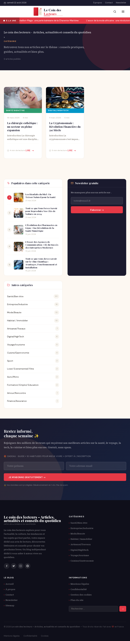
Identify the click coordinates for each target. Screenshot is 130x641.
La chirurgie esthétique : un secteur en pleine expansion (22, 126)
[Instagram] (20, 566)
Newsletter (121, 2)
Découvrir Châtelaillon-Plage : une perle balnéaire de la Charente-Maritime (40, 20)
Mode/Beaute (14, 312)
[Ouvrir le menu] (123, 11)
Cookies (45, 636)
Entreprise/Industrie (17, 304)
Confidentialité (79, 589)
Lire (28, 150)
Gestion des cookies (81, 594)
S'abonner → (97, 209)
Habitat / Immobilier (17, 320)
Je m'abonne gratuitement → (27, 477)
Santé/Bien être (15, 110)
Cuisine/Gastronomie (18, 352)
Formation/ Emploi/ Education (23, 384)
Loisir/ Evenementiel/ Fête (20, 368)
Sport (10, 360)
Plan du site (77, 600)
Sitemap (10, 605)
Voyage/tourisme (16, 344)
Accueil (10, 583)
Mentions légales (80, 583)
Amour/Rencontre (16, 393)
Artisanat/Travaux (16, 328)
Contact (109, 2)
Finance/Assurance (17, 401)
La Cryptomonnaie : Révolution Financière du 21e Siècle (65, 126)
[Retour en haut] (121, 635)
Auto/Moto (13, 376)
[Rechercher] (115, 11)
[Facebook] (7, 566)
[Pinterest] (27, 566)
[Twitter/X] (13, 566)
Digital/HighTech (58, 110)
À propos (97, 2)
